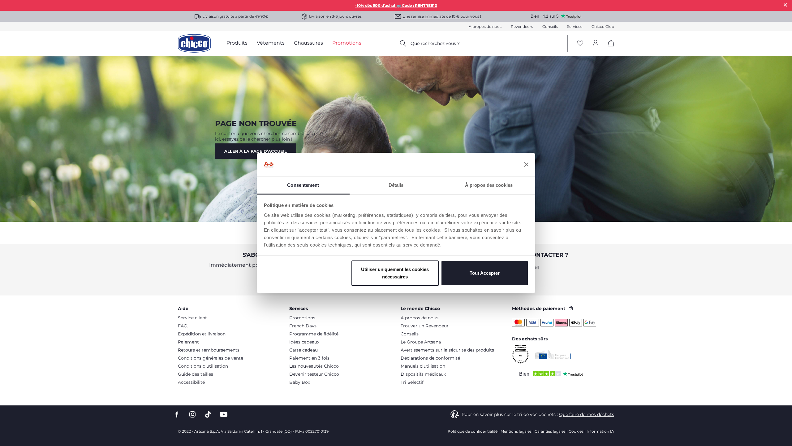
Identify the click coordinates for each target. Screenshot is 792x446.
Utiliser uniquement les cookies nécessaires (395, 273)
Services (574, 26)
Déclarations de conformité (430, 358)
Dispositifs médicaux (423, 374)
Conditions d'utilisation (203, 366)
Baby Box (299, 382)
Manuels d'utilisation (423, 366)
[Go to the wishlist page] (580, 43)
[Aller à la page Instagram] (192, 414)
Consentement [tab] (303, 185)
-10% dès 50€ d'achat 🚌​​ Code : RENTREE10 (396, 5)
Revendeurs (522, 26)
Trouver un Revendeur (425, 326)
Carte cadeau (303, 350)
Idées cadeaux (304, 342)
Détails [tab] (396, 185)
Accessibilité (191, 382)
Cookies (576, 431)
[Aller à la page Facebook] (177, 414)
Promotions (302, 318)
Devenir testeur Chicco (314, 374)
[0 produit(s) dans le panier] (608, 48)
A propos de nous (485, 26)
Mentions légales (516, 431)
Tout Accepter (485, 273)
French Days (302, 326)
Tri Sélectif (412, 382)
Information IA (600, 431)
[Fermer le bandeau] (526, 165)
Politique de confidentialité (472, 431)
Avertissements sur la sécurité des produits (447, 350)
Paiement (188, 342)
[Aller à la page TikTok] (208, 414)
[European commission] (553, 354)
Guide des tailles (195, 374)
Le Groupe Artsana (421, 342)
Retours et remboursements (208, 350)
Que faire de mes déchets (586, 414)
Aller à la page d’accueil (255, 151)
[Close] (785, 5)
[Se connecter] (595, 43)
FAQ (182, 326)
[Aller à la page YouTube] (223, 414)
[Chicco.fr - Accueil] (194, 43)
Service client (192, 318)
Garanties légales (550, 431)
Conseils (550, 26)
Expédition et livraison (202, 334)
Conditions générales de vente (210, 358)
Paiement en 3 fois (309, 358)
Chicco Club (603, 26)
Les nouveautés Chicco (314, 366)
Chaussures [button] (308, 43)
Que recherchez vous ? (435, 43)
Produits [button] (237, 43)
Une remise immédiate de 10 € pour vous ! (441, 16)
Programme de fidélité (313, 334)
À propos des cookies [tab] (489, 185)
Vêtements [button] (271, 43)
